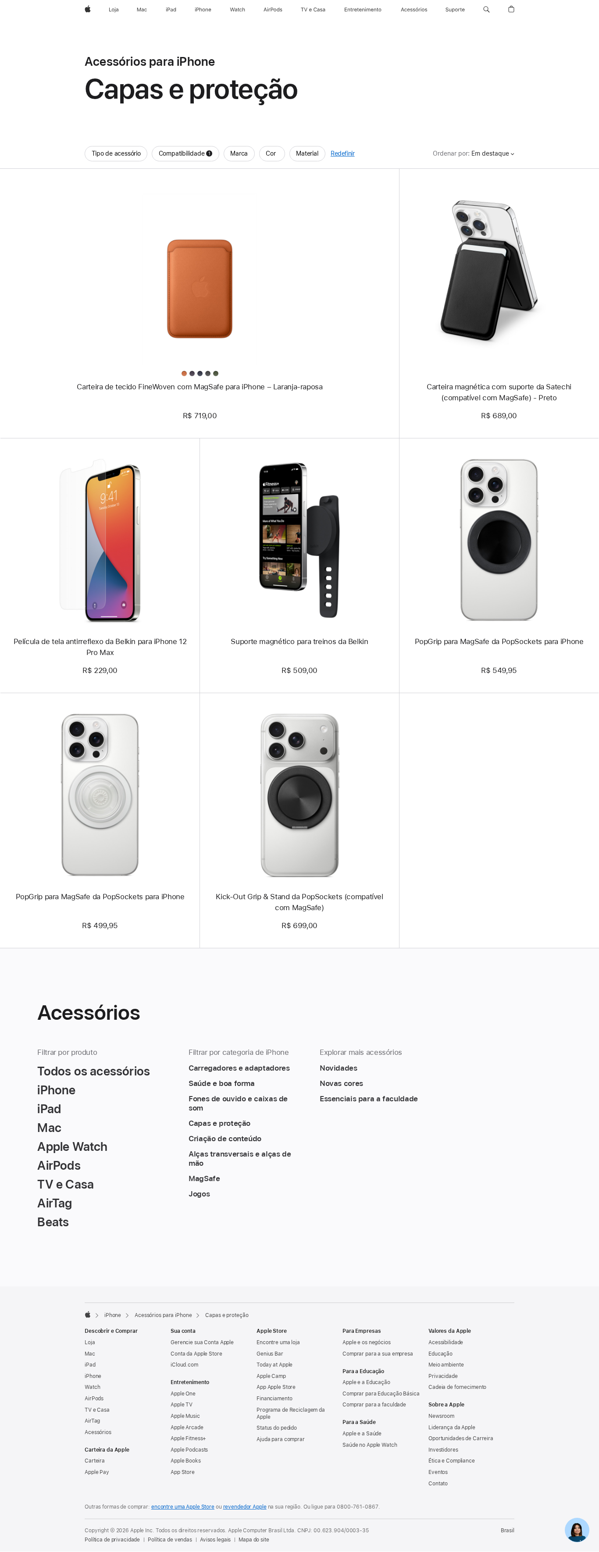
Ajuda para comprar (281, 1439)
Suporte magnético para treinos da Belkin (299, 641)
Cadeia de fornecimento (457, 1387)
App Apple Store (276, 1387)
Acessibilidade (445, 1342)
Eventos (438, 1472)
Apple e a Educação (366, 1382)
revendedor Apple (245, 1507)
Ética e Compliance (451, 1461)
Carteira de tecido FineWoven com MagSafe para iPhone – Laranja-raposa (199, 386)
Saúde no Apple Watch (369, 1445)
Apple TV (182, 1405)
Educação (440, 1354)
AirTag (92, 1421)
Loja (90, 1342)
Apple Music (185, 1416)
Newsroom (441, 1416)
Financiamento (274, 1398)
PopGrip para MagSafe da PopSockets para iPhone (499, 641)
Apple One (183, 1394)
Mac (90, 1354)
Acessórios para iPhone (163, 1315)
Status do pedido (277, 1428)
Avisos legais (215, 1540)
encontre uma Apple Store (182, 1507)
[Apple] (88, 1314)
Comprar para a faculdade (374, 1405)
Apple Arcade (187, 1427)
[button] (486, 9)
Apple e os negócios (366, 1342)
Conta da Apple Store (196, 1354)
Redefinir (343, 153)
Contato (438, 1484)
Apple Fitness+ (188, 1438)
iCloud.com (184, 1365)
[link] (577, 1530)
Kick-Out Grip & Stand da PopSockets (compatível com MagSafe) (299, 902)
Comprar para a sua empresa (377, 1354)
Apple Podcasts (189, 1450)
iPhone (112, 1315)
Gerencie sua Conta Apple (202, 1342)
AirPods (94, 1398)
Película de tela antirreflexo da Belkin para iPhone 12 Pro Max (100, 647)
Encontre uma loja (278, 1342)
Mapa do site (254, 1540)
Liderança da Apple (451, 1427)
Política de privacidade (112, 1540)
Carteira (95, 1461)
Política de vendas (170, 1540)
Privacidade (443, 1376)
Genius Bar (270, 1354)
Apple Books (186, 1461)
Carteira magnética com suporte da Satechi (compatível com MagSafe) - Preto (499, 392)
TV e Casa (97, 1410)
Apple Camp (271, 1376)
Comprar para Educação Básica (381, 1394)
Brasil (507, 1530)
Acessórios (98, 1432)
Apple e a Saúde (362, 1434)
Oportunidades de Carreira (460, 1438)
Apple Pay (97, 1472)
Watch (92, 1387)
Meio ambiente (446, 1365)
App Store (183, 1472)
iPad (90, 1365)
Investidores (443, 1450)
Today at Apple (274, 1365)
